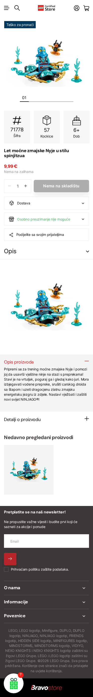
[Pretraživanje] (17, 7)
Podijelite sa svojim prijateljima (40, 234)
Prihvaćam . (40, 569)
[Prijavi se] (76, 8)
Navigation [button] (6, 7)
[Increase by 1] (25, 186)
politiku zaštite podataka (48, 569)
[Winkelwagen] (86, 8)
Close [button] (46, 588)
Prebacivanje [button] (87, 251)
